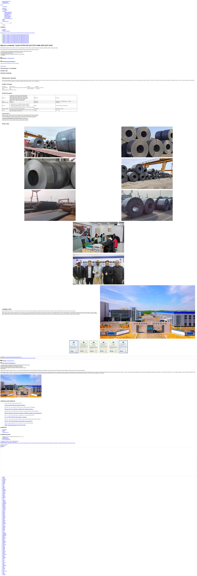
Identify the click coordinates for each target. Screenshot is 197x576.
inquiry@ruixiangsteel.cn (6, 1)
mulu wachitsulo (7, 17)
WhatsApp (2, 446)
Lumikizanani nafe (5, 21)
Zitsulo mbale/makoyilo (6, 31)
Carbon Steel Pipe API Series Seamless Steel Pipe (13, 357)
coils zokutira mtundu (8, 13)
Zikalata (6, 10)
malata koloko (7, 14)
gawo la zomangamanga (8, 18)
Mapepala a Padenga (8, 15)
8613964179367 (5, 2)
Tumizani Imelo (2, 445)
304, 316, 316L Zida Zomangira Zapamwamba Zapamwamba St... (19, 421)
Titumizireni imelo (3, 66)
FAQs (3, 20)
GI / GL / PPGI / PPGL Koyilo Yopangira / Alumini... (16, 417)
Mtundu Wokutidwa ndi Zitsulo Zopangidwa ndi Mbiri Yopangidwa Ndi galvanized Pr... (23, 413)
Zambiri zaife (4, 9)
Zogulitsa (3, 11)
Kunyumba (4, 8)
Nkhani (3, 19)
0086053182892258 (5, 3)
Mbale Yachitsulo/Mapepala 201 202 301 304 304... (15, 425)
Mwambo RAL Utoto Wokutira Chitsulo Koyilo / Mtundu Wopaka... (19, 409)
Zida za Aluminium (8, 16)
